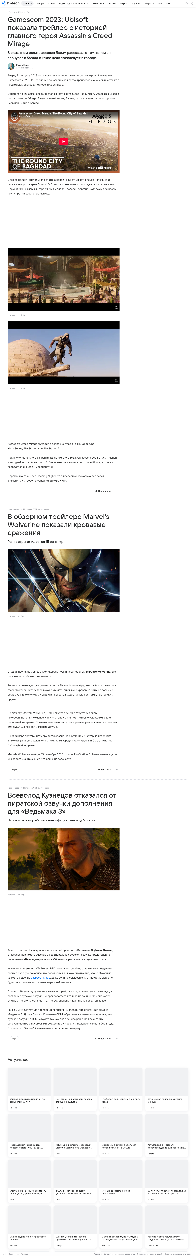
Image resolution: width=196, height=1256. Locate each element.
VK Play (36, 509)
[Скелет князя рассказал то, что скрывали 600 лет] (29, 1089)
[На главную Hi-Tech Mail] (13, 3)
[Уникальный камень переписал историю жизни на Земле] (120, 1135)
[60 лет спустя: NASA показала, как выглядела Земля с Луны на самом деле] (166, 1181)
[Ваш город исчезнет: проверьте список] (29, 1227)
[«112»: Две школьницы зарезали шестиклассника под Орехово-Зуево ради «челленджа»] (75, 1135)
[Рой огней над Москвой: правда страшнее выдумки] (75, 1089)
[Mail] (4, 3)
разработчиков (40, 977)
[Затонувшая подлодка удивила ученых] (166, 1089)
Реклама (24, 1254)
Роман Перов (23, 65)
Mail (4, 1254)
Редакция (98, 1254)
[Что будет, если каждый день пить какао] (120, 1089)
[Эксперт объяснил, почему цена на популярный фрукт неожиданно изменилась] (120, 1227)
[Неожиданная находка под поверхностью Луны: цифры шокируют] (29, 1135)
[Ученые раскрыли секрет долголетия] (120, 1181)
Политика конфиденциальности (177, 1254)
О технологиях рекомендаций (149, 1254)
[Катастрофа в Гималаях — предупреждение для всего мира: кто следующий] (166, 1135)
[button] (64, 280)
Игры (46, 509)
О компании (14, 1254)
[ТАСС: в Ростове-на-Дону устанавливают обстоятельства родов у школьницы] (75, 1181)
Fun (28, 12)
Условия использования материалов (119, 1254)
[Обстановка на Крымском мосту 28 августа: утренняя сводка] (29, 1181)
